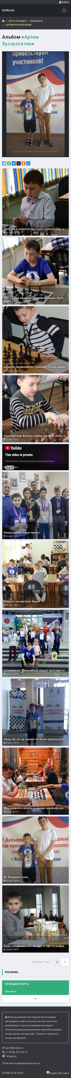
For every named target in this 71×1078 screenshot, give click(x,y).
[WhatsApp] (9, 163)
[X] (19, 163)
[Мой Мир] (28, 163)
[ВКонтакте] (14, 163)
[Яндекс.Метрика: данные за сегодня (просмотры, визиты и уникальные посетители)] (58, 1073)
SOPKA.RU (8, 10)
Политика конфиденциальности (21, 1063)
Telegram (11, 1056)
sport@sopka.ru (15, 1048)
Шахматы (37, 21)
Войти (65, 2)
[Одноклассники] (23, 163)
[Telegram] (4, 163)
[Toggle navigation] (64, 10)
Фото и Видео (17, 21)
